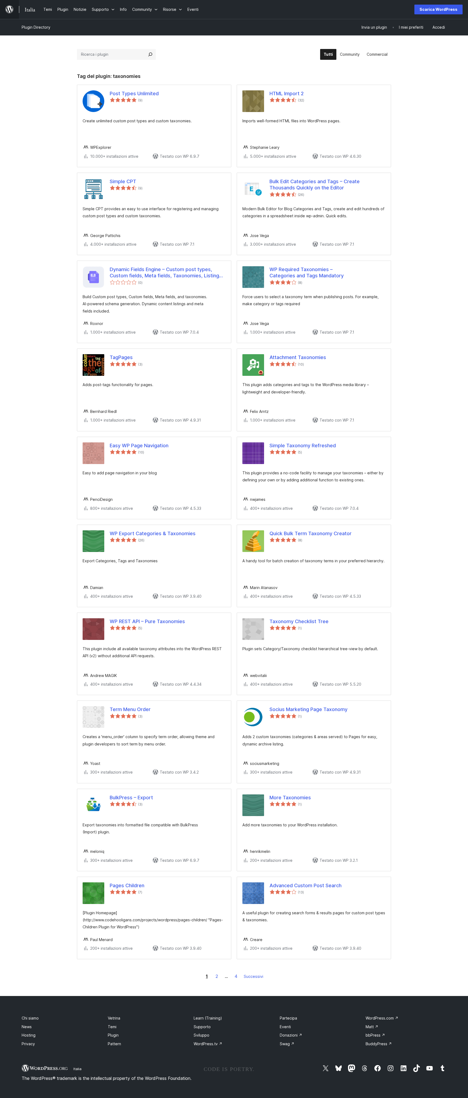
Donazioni (291, 1035)
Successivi (253, 976)
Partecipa (288, 1018)
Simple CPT (123, 181)
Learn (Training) (208, 1018)
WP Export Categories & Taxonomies (153, 533)
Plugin (113, 1035)
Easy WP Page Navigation (139, 445)
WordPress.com (382, 1018)
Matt (372, 1026)
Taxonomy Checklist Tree (299, 621)
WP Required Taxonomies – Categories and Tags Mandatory (306, 272)
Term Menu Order (130, 709)
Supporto (202, 1026)
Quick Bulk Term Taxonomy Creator (310, 533)
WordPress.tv (208, 1043)
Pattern (114, 1043)
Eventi (285, 1026)
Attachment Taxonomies (297, 357)
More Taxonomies (290, 797)
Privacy (28, 1043)
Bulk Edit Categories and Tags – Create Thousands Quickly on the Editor (314, 184)
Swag (287, 1043)
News (27, 1026)
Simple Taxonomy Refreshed (302, 445)
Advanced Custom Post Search (305, 885)
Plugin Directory (36, 27)
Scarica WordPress (438, 9)
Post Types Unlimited (134, 93)
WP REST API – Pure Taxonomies (147, 621)
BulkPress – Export (131, 797)
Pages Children (127, 885)
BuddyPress (379, 1043)
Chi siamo (30, 1018)
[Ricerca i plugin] (150, 54)
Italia (77, 1069)
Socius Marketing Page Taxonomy (308, 709)
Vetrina (114, 1018)
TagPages (121, 357)
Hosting (28, 1035)
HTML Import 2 (286, 93)
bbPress (375, 1035)
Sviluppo (201, 1035)
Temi (112, 1026)
